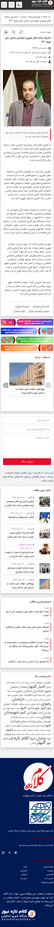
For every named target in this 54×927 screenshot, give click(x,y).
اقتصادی (50, 874)
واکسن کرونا (16, 734)
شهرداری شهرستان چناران (39, 311)
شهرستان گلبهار (35, 717)
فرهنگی (24, 874)
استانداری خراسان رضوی (30, 691)
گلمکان (33, 743)
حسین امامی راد (31, 699)
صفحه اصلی (48, 866)
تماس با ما (49, 878)
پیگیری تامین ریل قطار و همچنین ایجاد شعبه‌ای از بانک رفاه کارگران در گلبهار (19, 505)
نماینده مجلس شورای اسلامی (40, 734)
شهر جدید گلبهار (30, 708)
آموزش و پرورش (43, 682)
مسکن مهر (17, 730)
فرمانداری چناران (37, 725)
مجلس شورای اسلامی (30, 730)
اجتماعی (23, 870)
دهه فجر (27, 704)
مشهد (9, 729)
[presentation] (48, 385)
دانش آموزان (36, 704)
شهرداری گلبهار (28, 712)
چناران (23, 17)
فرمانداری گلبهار (22, 725)
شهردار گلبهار (15, 708)
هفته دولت (25, 734)
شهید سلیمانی (19, 311)
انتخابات (28, 695)
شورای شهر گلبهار (23, 717)
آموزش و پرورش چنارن (27, 682)
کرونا (32, 738)
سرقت (21, 704)
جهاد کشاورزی (17, 695)
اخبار (25, 866)
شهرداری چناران (44, 712)
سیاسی (50, 870)
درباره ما (24, 878)
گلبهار (41, 742)
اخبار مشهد (15, 682)
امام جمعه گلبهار (39, 695)
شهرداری (6, 708)
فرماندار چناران (27, 721)
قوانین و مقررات (47, 882)
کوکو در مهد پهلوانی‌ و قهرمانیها (21, 517)
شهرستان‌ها (34, 17)
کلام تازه (21, 738)
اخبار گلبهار (36, 687)
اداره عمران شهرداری (41, 306)
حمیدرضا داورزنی (22, 306)
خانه (45, 17)
